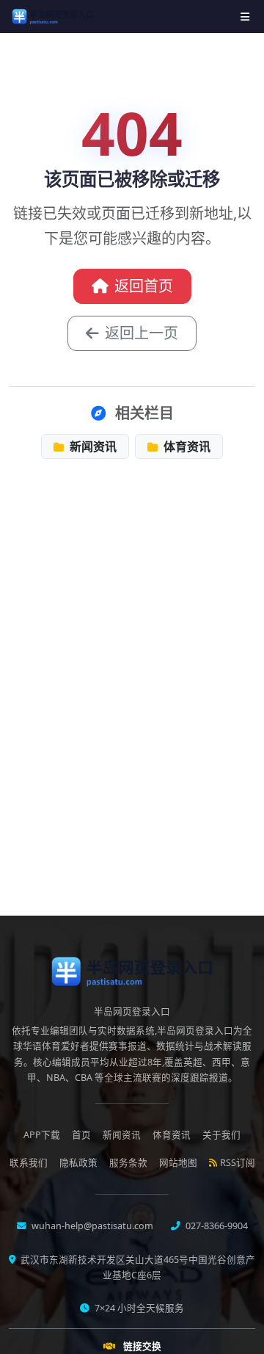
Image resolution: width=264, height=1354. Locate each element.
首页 (81, 1135)
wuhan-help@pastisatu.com (91, 1226)
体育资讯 (185, 446)
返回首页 (143, 286)
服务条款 (128, 1162)
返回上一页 (141, 333)
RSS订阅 (237, 1162)
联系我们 (29, 1162)
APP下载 (41, 1135)
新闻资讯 (92, 446)
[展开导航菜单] (245, 16)
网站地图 (178, 1162)
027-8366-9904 (215, 1226)
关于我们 (221, 1135)
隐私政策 (78, 1162)
